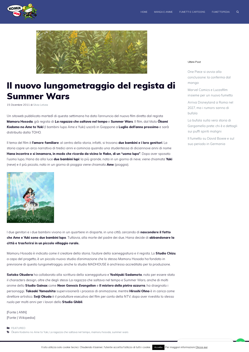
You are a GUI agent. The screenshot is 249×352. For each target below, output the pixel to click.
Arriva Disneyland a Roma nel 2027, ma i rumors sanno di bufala (210, 107)
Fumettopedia (221, 11)
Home (144, 11)
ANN (22, 312)
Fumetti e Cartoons (192, 11)
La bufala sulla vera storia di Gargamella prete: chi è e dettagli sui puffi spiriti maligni (212, 125)
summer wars (120, 332)
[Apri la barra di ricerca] (237, 12)
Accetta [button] (158, 347)
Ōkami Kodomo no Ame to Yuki (29, 332)
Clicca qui (201, 347)
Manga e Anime (163, 11)
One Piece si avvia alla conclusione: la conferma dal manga (209, 77)
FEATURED (18, 328)
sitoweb (18, 116)
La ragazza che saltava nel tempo (69, 332)
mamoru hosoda (101, 332)
